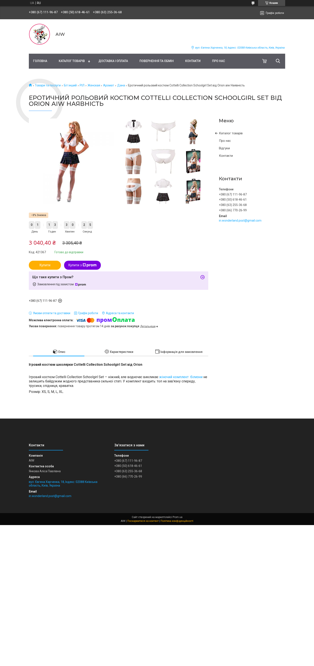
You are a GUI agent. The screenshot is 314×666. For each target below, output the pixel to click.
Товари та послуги (48, 85)
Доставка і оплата (113, 61)
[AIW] (39, 34)
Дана (121, 85)
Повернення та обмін (156, 61)
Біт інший (70, 85)
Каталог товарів (72, 61)
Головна (40, 61)
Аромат (108, 85)
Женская (94, 85)
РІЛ (82, 85)
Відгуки (224, 148)
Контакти (193, 61)
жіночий (165, 377)
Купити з (75, 265)
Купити (45, 265)
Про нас (218, 61)
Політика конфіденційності (177, 520)
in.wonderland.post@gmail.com (240, 220)
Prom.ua (177, 517)
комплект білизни (187, 377)
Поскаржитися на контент (143, 520)
